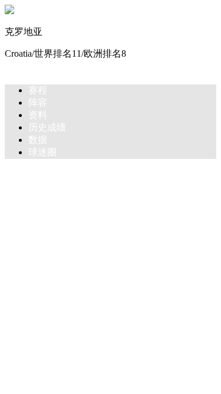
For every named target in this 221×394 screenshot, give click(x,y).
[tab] (122, 90)
